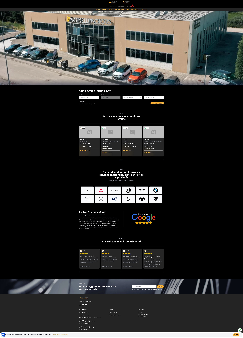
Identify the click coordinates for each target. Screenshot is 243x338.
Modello (102, 94)
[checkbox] (79, 103)
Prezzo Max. (147, 94)
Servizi (128, 9)
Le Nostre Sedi (142, 316)
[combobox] (89, 97)
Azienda (137, 9)
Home (98, 9)
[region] (121, 143)
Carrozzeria (125, 94)
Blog (132, 9)
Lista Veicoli (104, 9)
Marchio (81, 94)
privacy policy (159, 289)
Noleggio (111, 9)
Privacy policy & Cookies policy (60, 334)
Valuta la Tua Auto (120, 9)
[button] (3, 335)
